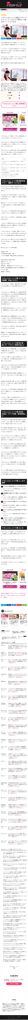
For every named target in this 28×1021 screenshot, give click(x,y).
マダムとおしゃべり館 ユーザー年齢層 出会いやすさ (14, 165)
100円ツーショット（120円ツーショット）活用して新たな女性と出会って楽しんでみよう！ (17, 755)
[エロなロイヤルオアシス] (14, 6)
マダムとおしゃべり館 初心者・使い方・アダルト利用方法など (14, 168)
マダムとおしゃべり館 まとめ (8, 175)
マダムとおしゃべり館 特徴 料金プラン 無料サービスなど (13, 162)
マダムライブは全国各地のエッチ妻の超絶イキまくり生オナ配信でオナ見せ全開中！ (17, 770)
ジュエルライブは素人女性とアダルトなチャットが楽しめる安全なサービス (17, 690)
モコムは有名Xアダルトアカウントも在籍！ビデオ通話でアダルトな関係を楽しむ (17, 647)
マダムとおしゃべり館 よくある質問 (10, 174)
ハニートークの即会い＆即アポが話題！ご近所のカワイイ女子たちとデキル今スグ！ (17, 828)
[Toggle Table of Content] (24, 159)
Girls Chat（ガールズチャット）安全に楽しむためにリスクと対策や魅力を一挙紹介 (17, 654)
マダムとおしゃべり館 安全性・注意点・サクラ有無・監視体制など (13, 171)
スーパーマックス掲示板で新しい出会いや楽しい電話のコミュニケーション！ (17, 719)
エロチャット (14, 11)
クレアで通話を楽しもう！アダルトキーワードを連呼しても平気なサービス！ (17, 777)
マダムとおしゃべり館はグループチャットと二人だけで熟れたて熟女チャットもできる (13, 20)
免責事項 (18, 1016)
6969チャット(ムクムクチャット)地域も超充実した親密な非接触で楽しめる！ (17, 726)
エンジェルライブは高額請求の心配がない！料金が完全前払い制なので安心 (17, 697)
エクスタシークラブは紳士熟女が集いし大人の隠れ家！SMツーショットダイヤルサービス (17, 712)
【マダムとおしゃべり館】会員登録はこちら (14, 104)
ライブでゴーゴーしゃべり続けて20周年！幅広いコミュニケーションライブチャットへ (17, 842)
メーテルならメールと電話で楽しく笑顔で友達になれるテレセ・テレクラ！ (17, 835)
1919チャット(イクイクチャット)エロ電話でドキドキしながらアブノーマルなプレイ (17, 676)
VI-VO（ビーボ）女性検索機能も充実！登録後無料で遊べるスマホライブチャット (17, 813)
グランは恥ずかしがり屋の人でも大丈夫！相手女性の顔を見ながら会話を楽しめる (17, 763)
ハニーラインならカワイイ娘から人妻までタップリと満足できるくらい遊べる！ (17, 668)
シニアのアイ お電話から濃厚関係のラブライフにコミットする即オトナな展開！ (17, 748)
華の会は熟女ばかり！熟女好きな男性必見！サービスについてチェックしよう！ (17, 683)
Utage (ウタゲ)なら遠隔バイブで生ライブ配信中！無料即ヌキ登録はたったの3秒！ (17, 705)
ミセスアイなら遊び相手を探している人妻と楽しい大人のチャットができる (17, 799)
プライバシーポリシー (11, 1016)
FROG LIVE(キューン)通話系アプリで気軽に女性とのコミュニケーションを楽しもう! (17, 806)
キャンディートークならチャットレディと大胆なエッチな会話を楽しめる (17, 792)
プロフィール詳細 (14, 983)
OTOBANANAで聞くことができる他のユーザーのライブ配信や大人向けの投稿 (17, 784)
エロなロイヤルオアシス (5, 11)
